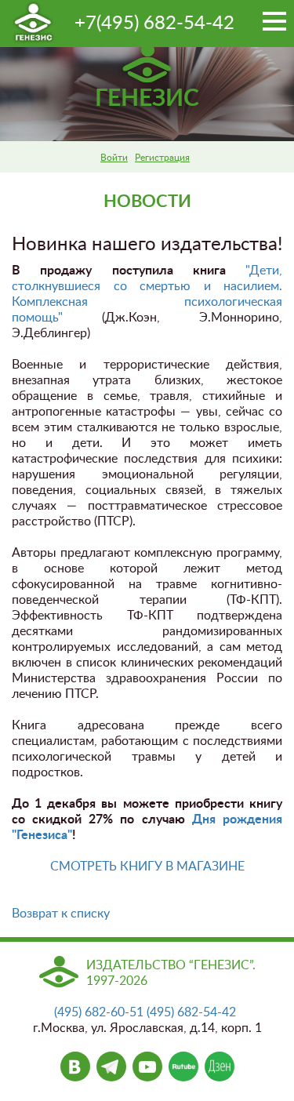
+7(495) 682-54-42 (154, 23)
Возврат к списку (61, 913)
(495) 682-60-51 (98, 1012)
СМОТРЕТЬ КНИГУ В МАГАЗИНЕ (147, 866)
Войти (114, 157)
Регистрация (162, 157)
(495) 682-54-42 (191, 1012)
